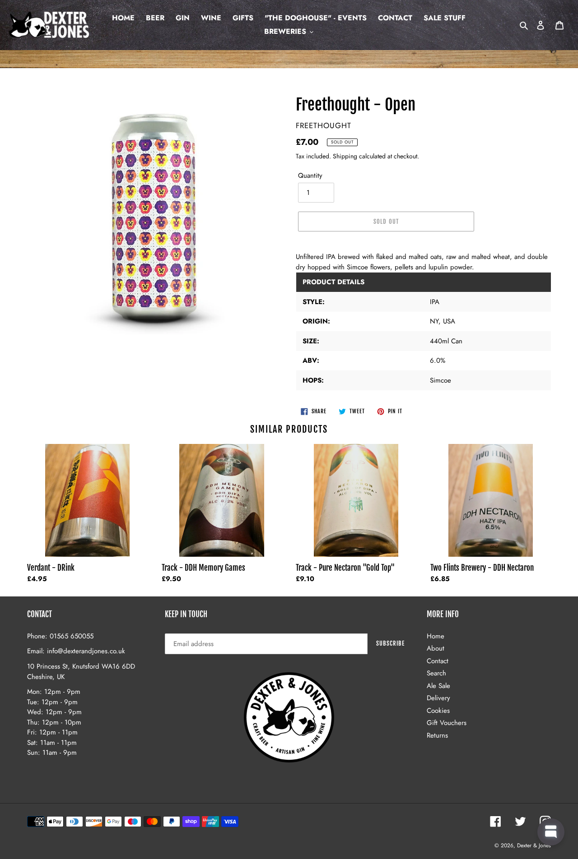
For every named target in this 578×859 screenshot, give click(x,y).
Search (436, 673)
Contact (437, 661)
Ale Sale (438, 686)
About (435, 648)
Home (435, 636)
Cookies (438, 711)
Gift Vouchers (446, 723)
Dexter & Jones (534, 845)
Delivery (438, 698)
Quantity (310, 175)
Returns (437, 735)
